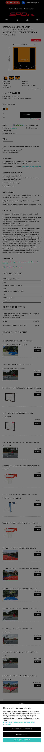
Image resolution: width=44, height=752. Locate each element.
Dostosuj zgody (22, 734)
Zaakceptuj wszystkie (22, 740)
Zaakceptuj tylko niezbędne (22, 729)
